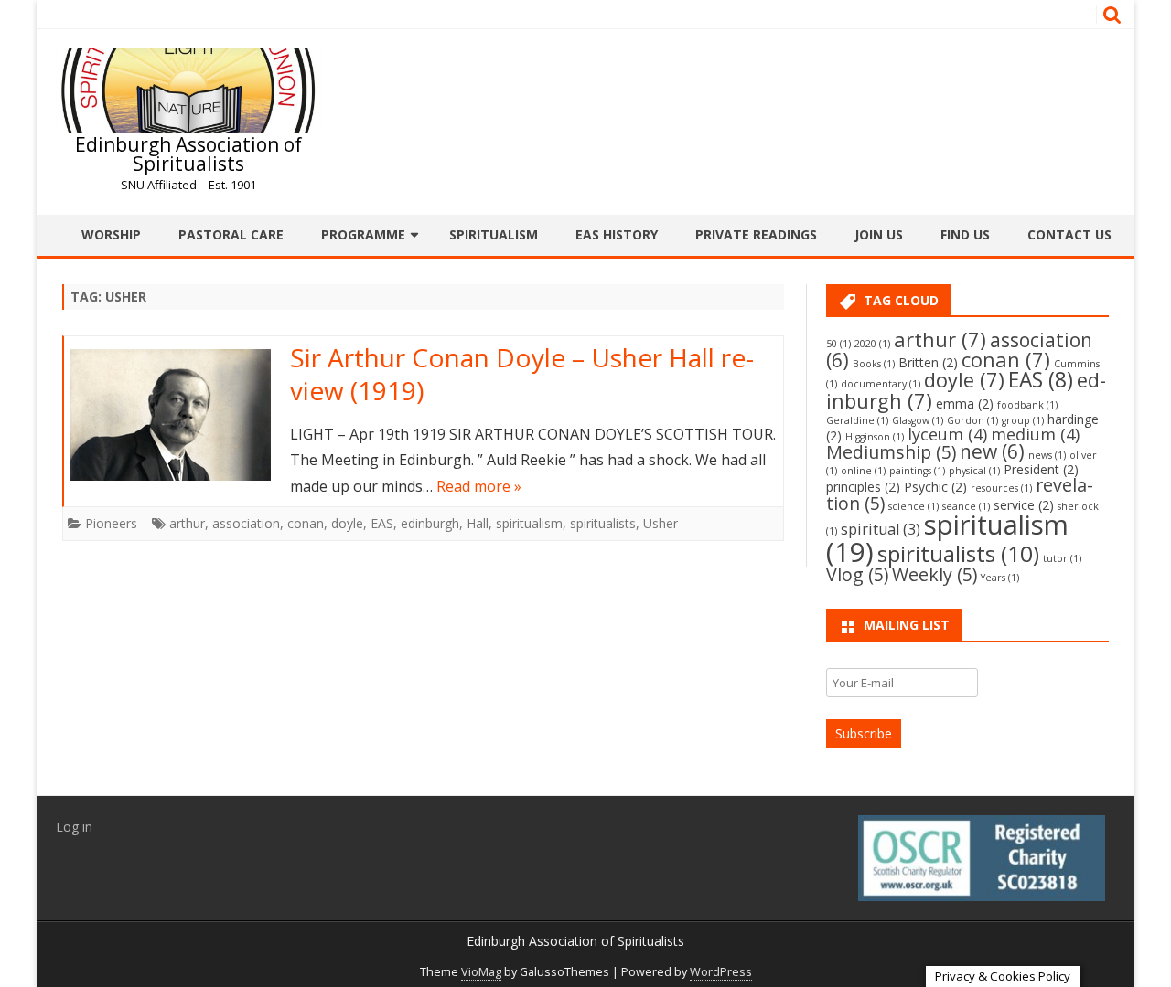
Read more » (478, 486)
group (1023, 420)
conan (305, 523)
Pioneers (111, 523)
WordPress (721, 972)
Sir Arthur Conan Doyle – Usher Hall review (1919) (522, 374)
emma (965, 403)
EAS (382, 523)
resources (1001, 488)
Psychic (935, 486)
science (913, 506)
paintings (917, 470)
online (863, 470)
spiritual (880, 529)
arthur (187, 523)
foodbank (1027, 404)
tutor (1062, 558)
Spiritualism (493, 234)
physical (974, 470)
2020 (872, 343)
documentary (880, 383)
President (1041, 469)
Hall (478, 523)
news (1047, 455)
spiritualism (529, 523)
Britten (928, 362)
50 (838, 343)
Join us (878, 234)
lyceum (947, 434)
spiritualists (603, 523)
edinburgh (430, 523)
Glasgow (917, 420)
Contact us (1069, 234)
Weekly (934, 574)
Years (1000, 577)
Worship (111, 234)
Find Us (965, 234)
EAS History (616, 234)
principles (863, 486)
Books (874, 363)
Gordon (972, 420)
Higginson (874, 436)
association (246, 523)
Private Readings (756, 234)
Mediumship (891, 452)
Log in (74, 826)
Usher (660, 523)
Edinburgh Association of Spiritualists (188, 154)
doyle (347, 523)
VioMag (481, 972)
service (1024, 505)
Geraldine (857, 420)
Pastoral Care (231, 234)
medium (1035, 434)
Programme (363, 234)
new (992, 451)
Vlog (857, 574)
